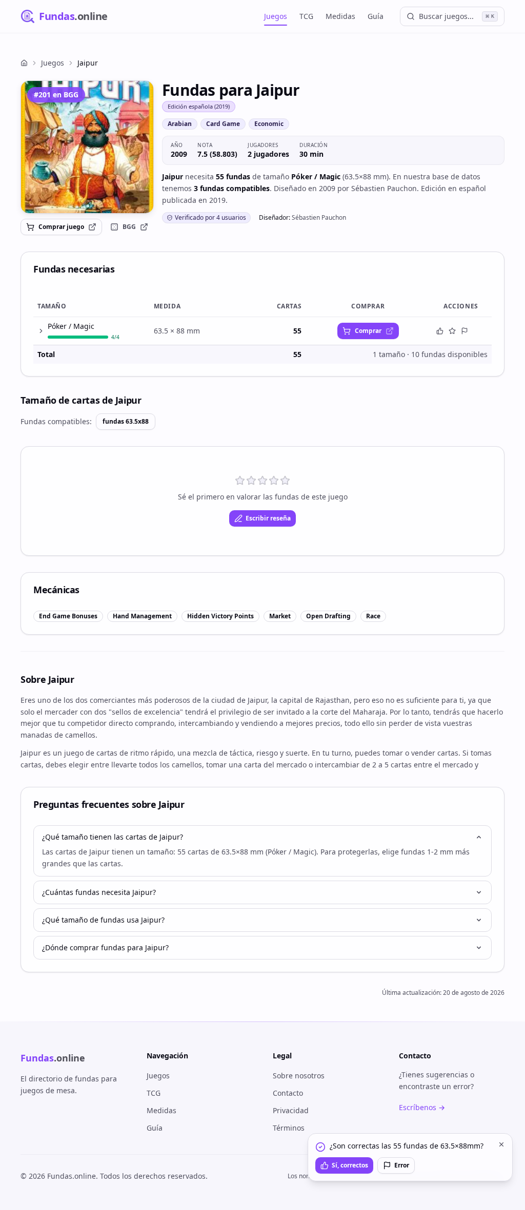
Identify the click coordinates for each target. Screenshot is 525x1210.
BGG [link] (129, 226)
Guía (375, 16)
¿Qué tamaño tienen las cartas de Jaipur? (112, 837)
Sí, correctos (350, 1165)
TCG (306, 16)
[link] (87, 147)
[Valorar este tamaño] (452, 331)
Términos (289, 1128)
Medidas (340, 16)
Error (401, 1165)
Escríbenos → (422, 1107)
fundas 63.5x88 (126, 421)
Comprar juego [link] (61, 226)
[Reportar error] (464, 331)
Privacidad (291, 1110)
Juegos (275, 16)
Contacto (288, 1093)
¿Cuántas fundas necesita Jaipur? (99, 892)
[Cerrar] (501, 1144)
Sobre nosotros (299, 1075)
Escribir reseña (268, 518)
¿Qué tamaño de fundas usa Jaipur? (103, 920)
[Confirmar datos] (440, 331)
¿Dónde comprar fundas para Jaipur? (105, 947)
